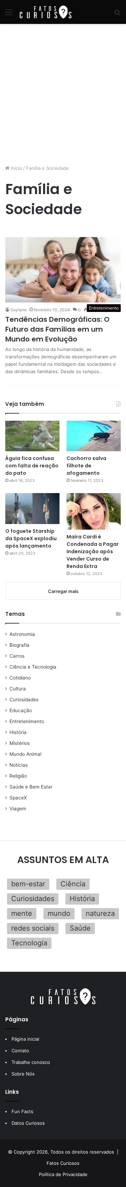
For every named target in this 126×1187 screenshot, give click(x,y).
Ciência (73, 884)
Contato (20, 1050)
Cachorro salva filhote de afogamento (86, 466)
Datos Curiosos (28, 1123)
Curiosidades (23, 699)
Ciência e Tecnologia (32, 667)
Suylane (18, 309)
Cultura (17, 688)
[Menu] (8, 15)
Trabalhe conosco (31, 1062)
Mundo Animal (25, 754)
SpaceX (18, 797)
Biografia (19, 645)
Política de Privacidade (63, 1174)
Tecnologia (29, 943)
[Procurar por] (117, 15)
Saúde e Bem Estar (30, 787)
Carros (16, 656)
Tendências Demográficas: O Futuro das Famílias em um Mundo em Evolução (57, 329)
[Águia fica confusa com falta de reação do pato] (32, 436)
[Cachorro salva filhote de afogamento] (93, 436)
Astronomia (22, 634)
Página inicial (25, 1039)
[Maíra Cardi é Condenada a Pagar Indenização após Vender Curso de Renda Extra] (93, 511)
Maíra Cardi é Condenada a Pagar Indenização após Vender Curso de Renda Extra (92, 551)
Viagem (17, 808)
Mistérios (19, 743)
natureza (100, 913)
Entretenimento (26, 721)
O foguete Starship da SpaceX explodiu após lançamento (31, 538)
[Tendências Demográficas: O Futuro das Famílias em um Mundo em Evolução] (63, 269)
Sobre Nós (23, 1074)
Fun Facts (22, 1111)
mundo (59, 913)
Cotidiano (20, 678)
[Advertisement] (63, 94)
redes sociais (32, 928)
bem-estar (28, 884)
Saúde (80, 928)
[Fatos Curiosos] (46, 12)
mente (21, 913)
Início (15, 168)
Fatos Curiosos (63, 1163)
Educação (20, 710)
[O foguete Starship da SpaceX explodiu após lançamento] (32, 508)
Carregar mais (63, 591)
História (18, 732)
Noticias (18, 765)
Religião (18, 776)
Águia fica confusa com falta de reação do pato (31, 466)
